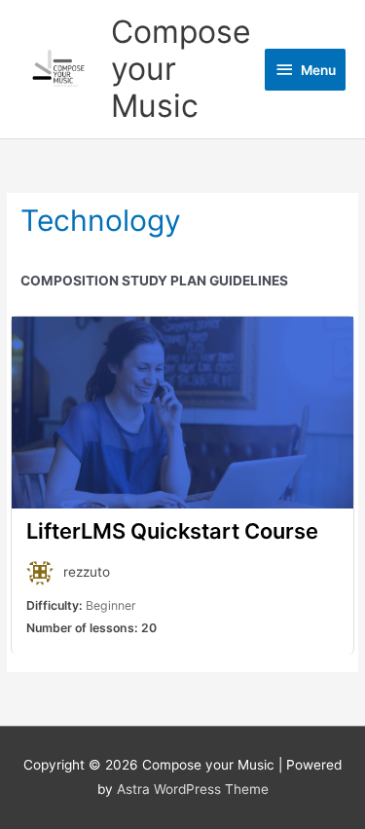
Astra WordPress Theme (193, 789)
